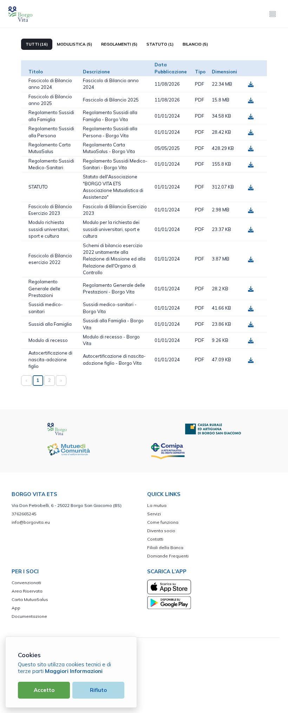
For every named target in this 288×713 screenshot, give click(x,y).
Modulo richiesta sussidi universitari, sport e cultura (48, 229)
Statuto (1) (160, 44)
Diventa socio (161, 530)
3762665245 (24, 513)
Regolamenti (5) (119, 44)
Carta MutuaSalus (30, 599)
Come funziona (162, 522)
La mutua (156, 505)
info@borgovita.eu (31, 522)
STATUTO (38, 187)
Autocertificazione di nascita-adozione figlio (50, 359)
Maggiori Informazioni (74, 671)
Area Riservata (27, 591)
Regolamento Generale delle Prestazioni (44, 288)
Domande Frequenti (168, 556)
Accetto (44, 690)
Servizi (154, 513)
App (16, 607)
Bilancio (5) (195, 44)
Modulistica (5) (74, 44)
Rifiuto (98, 690)
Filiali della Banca (165, 547)
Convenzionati (26, 582)
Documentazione (29, 616)
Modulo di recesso (48, 340)
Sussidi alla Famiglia (50, 324)
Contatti (155, 539)
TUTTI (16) (37, 44)
